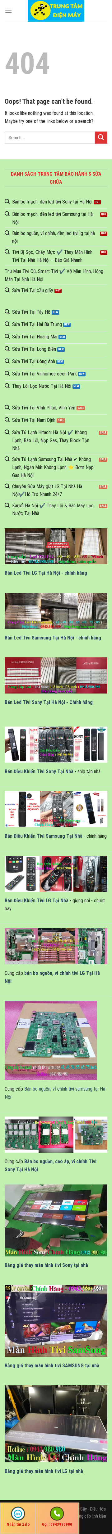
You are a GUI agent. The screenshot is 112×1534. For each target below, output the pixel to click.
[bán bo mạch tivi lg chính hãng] (56, 946)
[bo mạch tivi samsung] (51, 1040)
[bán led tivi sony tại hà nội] (56, 675)
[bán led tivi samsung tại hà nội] (56, 611)
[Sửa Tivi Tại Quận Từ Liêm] (56, 11)
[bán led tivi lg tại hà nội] (56, 546)
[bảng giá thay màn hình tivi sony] (56, 1220)
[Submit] (101, 138)
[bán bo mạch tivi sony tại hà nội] (56, 1135)
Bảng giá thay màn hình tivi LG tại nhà (44, 1471)
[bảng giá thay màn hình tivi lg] (56, 1423)
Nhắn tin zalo (18, 1524)
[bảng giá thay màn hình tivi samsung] (56, 1321)
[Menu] (8, 10)
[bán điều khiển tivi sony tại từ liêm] (56, 745)
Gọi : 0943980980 (57, 1524)
